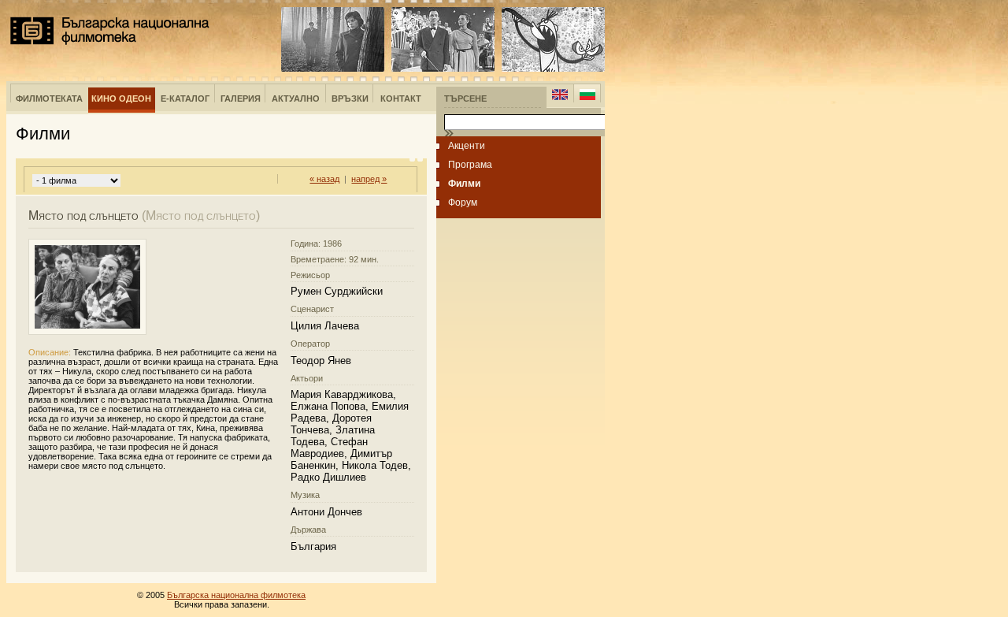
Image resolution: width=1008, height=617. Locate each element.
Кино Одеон (121, 98)
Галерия (240, 98)
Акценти (466, 145)
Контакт (400, 98)
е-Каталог (185, 98)
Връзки (350, 98)
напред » (369, 179)
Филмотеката (49, 98)
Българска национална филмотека (109, 31)
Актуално (296, 98)
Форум (462, 202)
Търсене (465, 98)
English (560, 94)
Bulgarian (587, 94)
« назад (324, 179)
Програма (470, 164)
